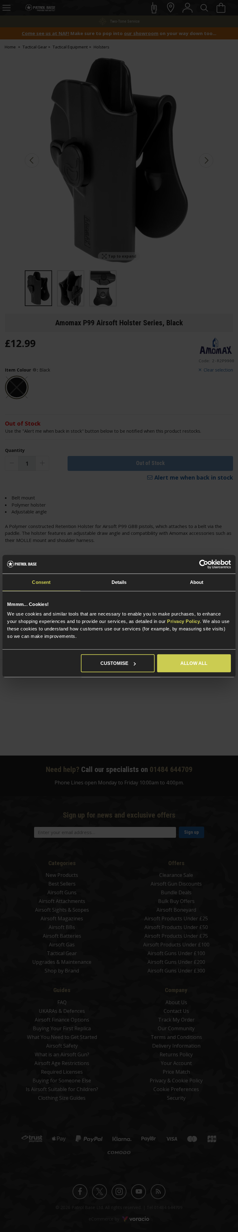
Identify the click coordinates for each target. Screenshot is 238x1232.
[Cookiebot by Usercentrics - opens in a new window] (204, 564)
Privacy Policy (183, 621)
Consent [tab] (41, 581)
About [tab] (197, 581)
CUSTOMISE (114, 663)
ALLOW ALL (193, 663)
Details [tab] (119, 581)
